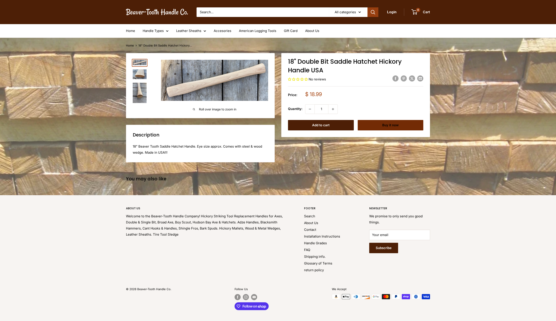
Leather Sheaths (188, 31)
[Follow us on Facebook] (238, 297)
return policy (314, 270)
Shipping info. (315, 256)
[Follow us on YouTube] (254, 297)
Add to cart (320, 125)
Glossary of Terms (318, 263)
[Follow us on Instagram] (246, 297)
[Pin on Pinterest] (404, 78)
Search (309, 216)
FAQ (307, 250)
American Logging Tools (257, 31)
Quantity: (295, 109)
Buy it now (390, 125)
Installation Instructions (322, 236)
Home (130, 31)
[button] (298, 79)
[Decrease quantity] (309, 109)
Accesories (222, 31)
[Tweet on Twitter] (412, 78)
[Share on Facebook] (395, 78)
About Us (312, 31)
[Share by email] (420, 78)
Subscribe (384, 248)
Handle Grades (315, 243)
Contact (310, 230)
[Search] (372, 12)
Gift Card (291, 31)
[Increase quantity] (333, 109)
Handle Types (153, 31)
